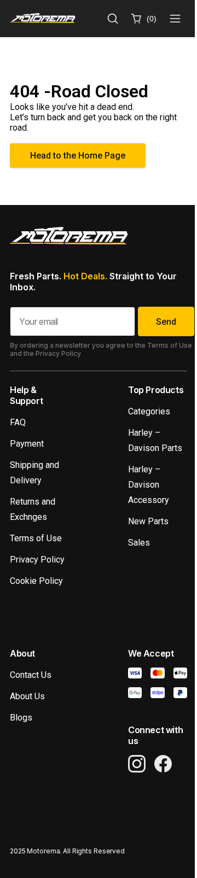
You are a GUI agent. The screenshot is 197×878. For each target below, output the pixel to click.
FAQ (18, 422)
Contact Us (30, 675)
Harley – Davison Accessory (148, 484)
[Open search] (113, 19)
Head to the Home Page (77, 155)
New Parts (148, 521)
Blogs (21, 717)
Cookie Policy (36, 581)
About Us (27, 696)
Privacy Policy (37, 559)
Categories (149, 411)
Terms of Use (36, 538)
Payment (27, 443)
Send (166, 322)
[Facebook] (163, 763)
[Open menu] (175, 19)
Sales (139, 542)
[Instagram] (137, 763)
